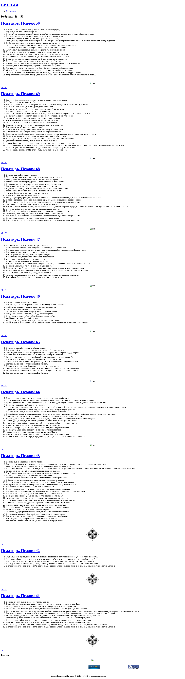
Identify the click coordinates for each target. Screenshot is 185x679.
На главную (11, 11)
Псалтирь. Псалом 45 (20, 342)
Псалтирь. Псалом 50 (20, 23)
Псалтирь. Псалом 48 (20, 169)
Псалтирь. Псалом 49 (20, 93)
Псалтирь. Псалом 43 (20, 455)
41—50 (4, 88)
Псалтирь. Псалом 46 (20, 296)
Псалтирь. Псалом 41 (20, 595)
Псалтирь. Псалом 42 (20, 550)
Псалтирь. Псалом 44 (20, 392)
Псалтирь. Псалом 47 (20, 239)
